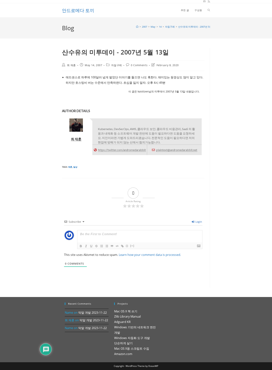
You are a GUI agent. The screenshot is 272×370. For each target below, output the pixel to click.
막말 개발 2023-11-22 (92, 313)
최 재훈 (71, 65)
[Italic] (86, 246)
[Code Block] (117, 246)
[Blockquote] (112, 246)
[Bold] (80, 246)
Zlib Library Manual (127, 316)
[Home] (137, 26)
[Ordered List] (101, 246)
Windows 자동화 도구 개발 (132, 338)
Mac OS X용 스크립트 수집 (131, 348)
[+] (132, 245)
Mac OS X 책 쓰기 (125, 311)
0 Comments (139, 65)
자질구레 (116, 65)
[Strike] (96, 246)
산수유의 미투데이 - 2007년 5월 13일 (197, 26)
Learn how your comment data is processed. (150, 255)
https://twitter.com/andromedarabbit (122, 150)
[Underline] (91, 246)
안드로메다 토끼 (78, 10)
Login (198, 221)
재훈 (70, 166)
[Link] (122, 246)
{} (127, 245)
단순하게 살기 (123, 343)
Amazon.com (123, 354)
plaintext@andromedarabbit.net (176, 150)
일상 (75, 166)
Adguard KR (122, 322)
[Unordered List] (106, 246)
